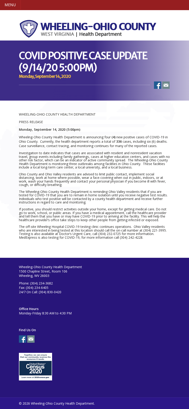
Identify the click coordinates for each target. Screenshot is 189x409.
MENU (10, 4)
